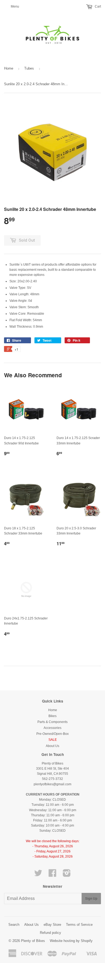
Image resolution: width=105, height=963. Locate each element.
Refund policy (50, 933)
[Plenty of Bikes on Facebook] (52, 875)
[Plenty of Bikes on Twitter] (38, 875)
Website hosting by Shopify (71, 941)
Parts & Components (52, 722)
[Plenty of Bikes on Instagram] (67, 875)
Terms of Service (79, 925)
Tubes (29, 68)
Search (13, 925)
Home (8, 68)
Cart (97, 6)
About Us (52, 746)
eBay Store (52, 925)
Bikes (52, 716)
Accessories (52, 728)
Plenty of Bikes (33, 941)
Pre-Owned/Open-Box (52, 734)
